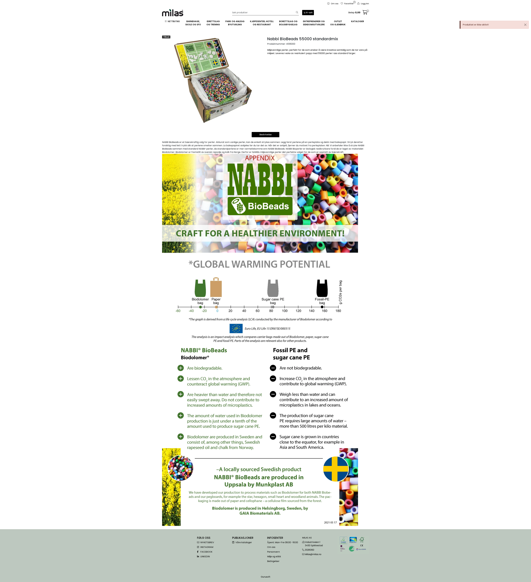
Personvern (273, 551)
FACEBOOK (206, 551)
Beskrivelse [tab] (265, 134)
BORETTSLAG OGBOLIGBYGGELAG (288, 23)
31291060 (309, 549)
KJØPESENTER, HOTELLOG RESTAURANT (262, 23)
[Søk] (297, 12)
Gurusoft (265, 576)
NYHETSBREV (207, 542)
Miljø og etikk (274, 556)
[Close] (525, 25)
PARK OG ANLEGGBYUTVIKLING (234, 23)
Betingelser (273, 561)
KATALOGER (357, 21)
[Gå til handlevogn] (365, 13)
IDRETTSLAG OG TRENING (213, 23)
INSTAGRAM (206, 547)
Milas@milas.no (313, 554)
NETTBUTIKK (173, 21)
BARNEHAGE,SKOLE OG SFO (193, 23)
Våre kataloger (243, 542)
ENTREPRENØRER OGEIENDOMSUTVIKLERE (314, 23)
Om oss (271, 547)
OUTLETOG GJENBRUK (338, 23)
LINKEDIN (205, 556)
